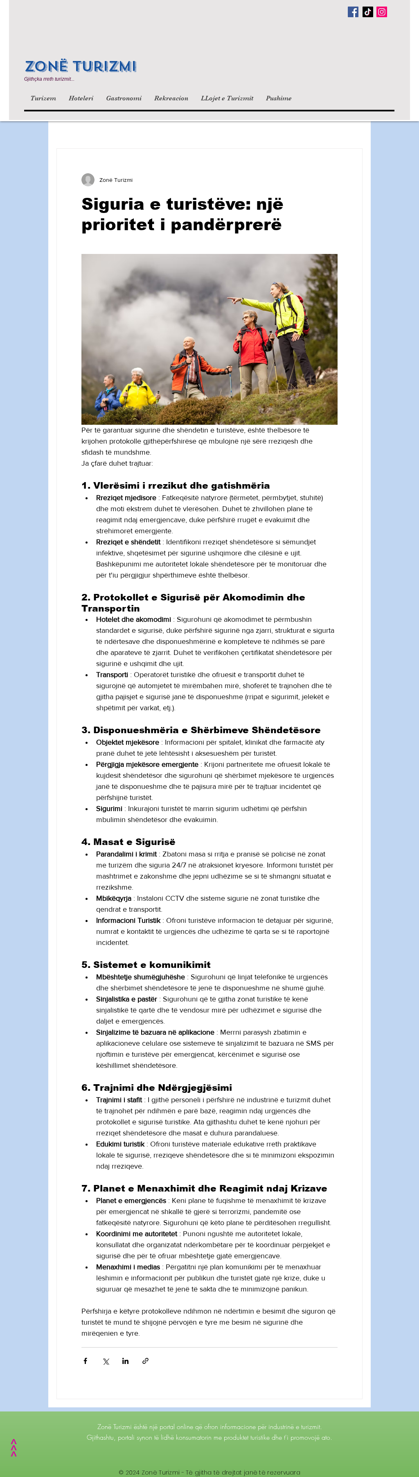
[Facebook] (353, 12)
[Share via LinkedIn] (125, 1361)
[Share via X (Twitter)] (105, 1361)
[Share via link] (145, 1361)
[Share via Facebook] (85, 1361)
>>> (13, 1449)
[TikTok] (368, 12)
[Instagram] (381, 12)
